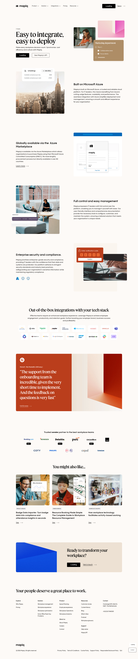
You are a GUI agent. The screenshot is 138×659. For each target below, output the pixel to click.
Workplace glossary (87, 620)
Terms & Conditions (73, 650)
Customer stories (86, 604)
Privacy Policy (61, 650)
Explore (18, 601)
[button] (35, 6)
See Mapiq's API (40, 55)
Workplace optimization (45, 610)
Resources (84, 601)
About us (62, 619)
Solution (40, 601)
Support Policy (94, 650)
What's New (85, 614)
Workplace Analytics (65, 614)
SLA (121, 650)
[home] (22, 6)
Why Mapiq (19, 604)
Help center (84, 629)
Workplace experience (44, 607)
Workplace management (45, 604)
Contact (61, 629)
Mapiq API (84, 632)
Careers (61, 626)
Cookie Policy (85, 650)
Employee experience (66, 607)
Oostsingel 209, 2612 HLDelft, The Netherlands (110, 605)
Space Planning (64, 604)
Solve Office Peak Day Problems (44, 615)
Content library (85, 607)
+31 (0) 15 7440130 (108, 611)
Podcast (83, 617)
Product (61, 601)
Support (83, 626)
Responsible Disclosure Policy (109, 650)
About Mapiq (63, 622)
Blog (82, 610)
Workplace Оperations (66, 610)
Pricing (65, 6)
